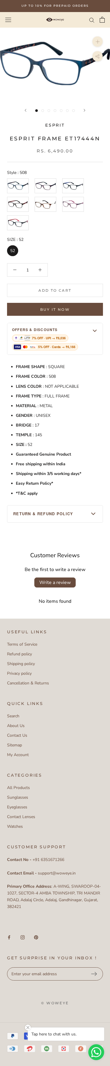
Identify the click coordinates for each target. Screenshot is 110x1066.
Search (13, 716)
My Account (18, 755)
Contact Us (17, 735)
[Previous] (25, 110)
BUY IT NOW (55, 309)
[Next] (84, 110)
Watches (15, 826)
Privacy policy (19, 673)
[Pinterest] (36, 937)
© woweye (55, 1003)
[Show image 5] (61, 110)
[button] (55, 339)
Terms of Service (22, 644)
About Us (16, 725)
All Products (18, 787)
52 (12, 251)
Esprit (55, 125)
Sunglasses (17, 797)
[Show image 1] (36, 110)
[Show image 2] (42, 110)
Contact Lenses (21, 817)
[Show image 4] (55, 110)
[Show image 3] (49, 110)
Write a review (55, 582)
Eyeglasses (17, 807)
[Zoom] (97, 41)
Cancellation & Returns (28, 683)
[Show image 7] (73, 110)
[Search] (91, 19)
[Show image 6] (67, 110)
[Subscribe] (94, 974)
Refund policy (19, 654)
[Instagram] (23, 937)
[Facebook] (9, 937)
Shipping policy (21, 664)
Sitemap (14, 745)
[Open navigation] (8, 19)
